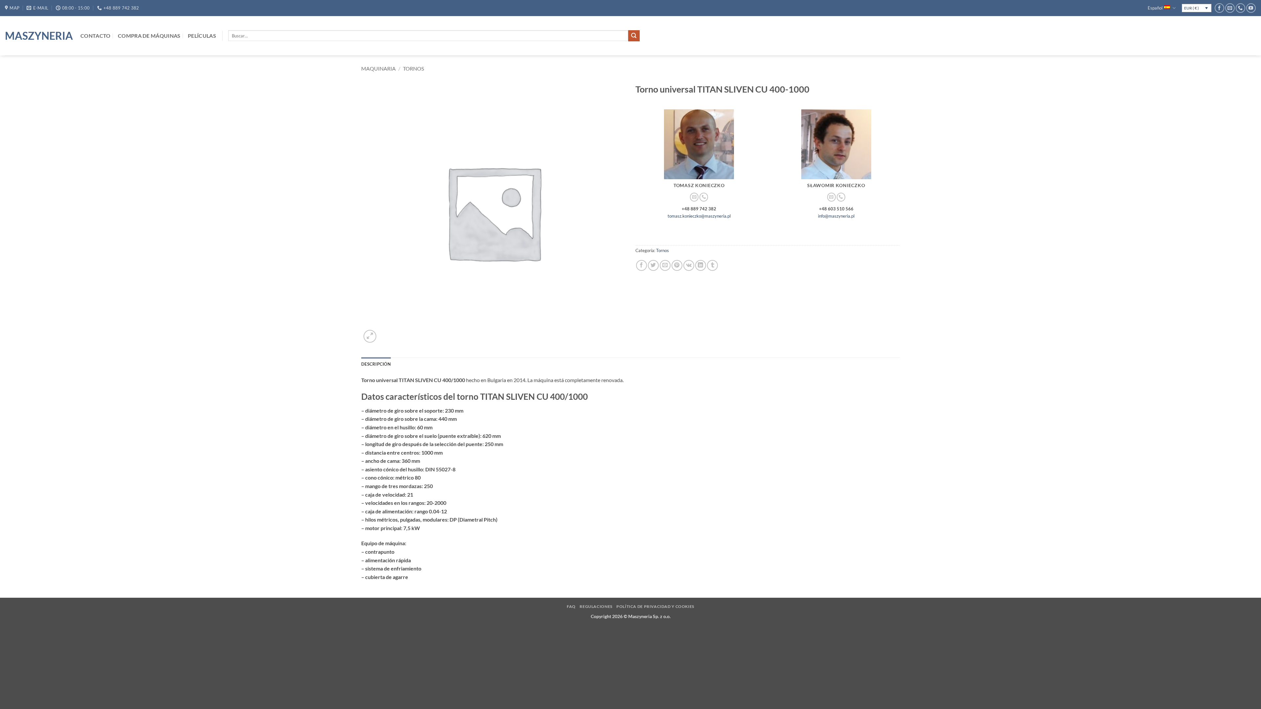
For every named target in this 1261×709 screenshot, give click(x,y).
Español (1155, 8)
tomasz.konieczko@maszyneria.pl (699, 216)
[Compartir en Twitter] (653, 265)
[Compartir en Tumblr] (712, 265)
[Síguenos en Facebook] (1219, 8)
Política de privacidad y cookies (655, 606)
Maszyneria (38, 36)
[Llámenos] (1240, 8)
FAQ (571, 606)
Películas (202, 35)
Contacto (95, 35)
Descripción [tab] (376, 364)
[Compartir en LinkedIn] (700, 265)
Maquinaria (378, 68)
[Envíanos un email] (1230, 8)
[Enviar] (633, 35)
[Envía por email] (665, 265)
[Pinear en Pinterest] (677, 265)
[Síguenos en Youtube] (1251, 8)
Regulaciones (596, 606)
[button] (370, 336)
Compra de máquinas (149, 35)
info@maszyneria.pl (836, 216)
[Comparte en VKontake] (688, 265)
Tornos (413, 68)
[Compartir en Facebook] (641, 265)
